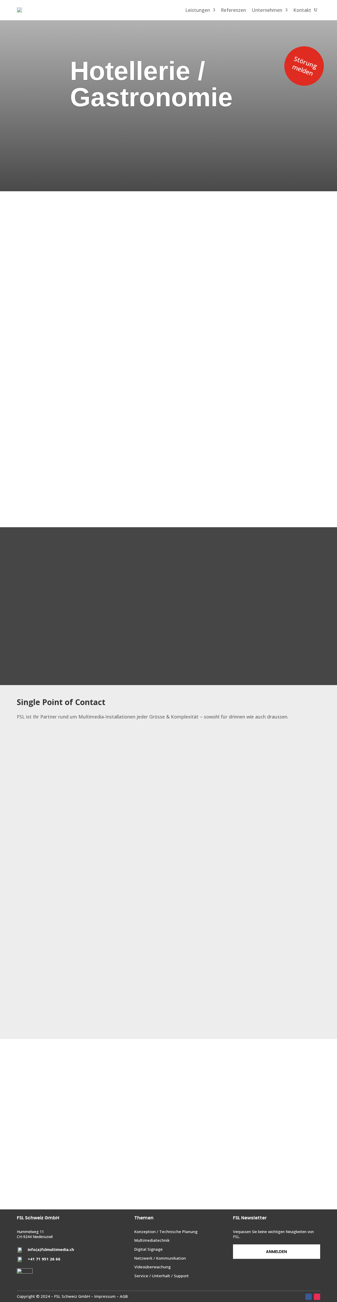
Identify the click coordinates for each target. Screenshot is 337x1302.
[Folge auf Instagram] (317, 1297)
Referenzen (233, 10)
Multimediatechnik (152, 1240)
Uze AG (168, 1149)
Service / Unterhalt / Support (161, 1275)
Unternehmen (267, 10)
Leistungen (197, 10)
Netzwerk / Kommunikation (160, 1258)
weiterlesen (169, 1128)
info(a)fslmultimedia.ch (51, 1249)
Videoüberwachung (152, 1266)
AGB (124, 1296)
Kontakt (302, 10)
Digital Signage (148, 1249)
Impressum (105, 1296)
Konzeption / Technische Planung (165, 1231)
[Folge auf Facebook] (308, 1297)
